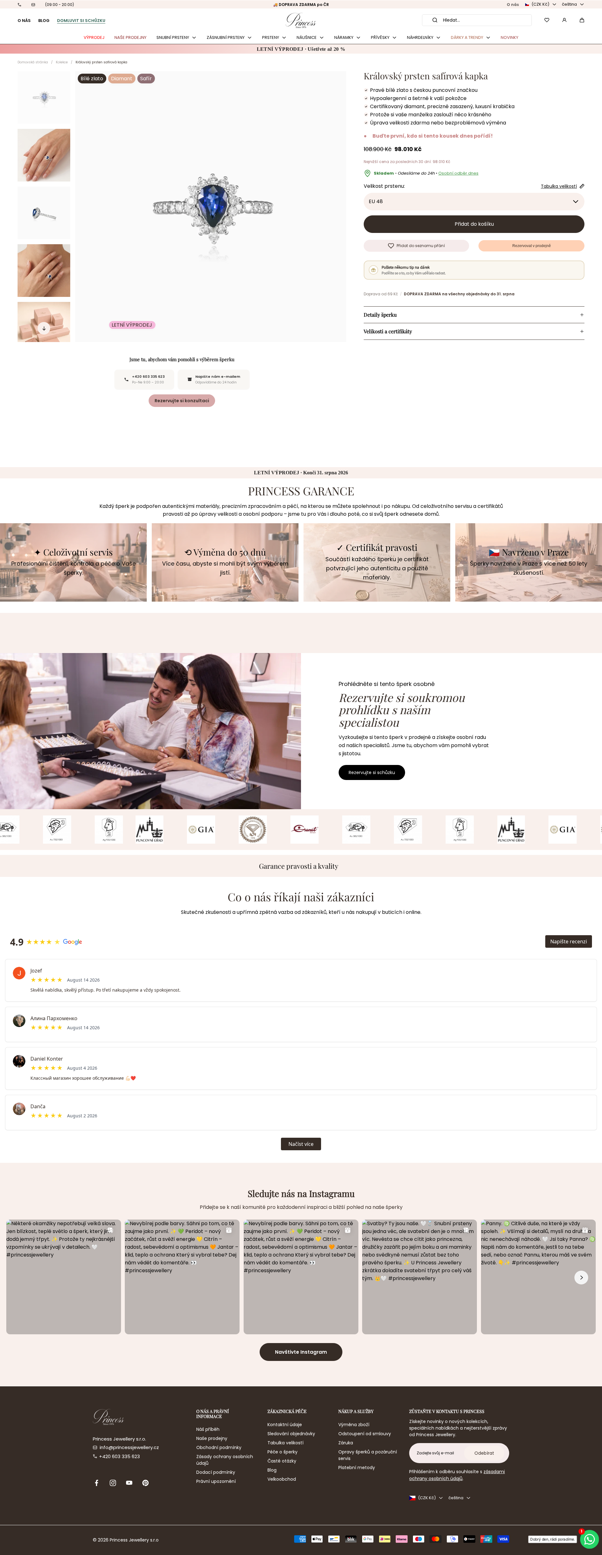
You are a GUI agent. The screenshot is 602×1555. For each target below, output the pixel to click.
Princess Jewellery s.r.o (134, 1540)
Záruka (345, 1443)
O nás (513, 4)
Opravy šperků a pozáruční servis (367, 1455)
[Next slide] (44, 328)
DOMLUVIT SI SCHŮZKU (81, 21)
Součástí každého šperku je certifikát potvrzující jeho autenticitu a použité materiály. (377, 568)
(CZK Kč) (540, 4)
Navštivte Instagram (301, 1352)
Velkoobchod (281, 1479)
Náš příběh (207, 1429)
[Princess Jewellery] (301, 20)
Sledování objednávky (291, 1434)
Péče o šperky (282, 1452)
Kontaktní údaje (284, 1424)
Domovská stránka (33, 62)
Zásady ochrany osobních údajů (224, 1459)
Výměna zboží (353, 1424)
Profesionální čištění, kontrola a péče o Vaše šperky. (73, 568)
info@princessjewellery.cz (129, 1447)
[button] (581, 20)
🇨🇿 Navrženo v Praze (529, 552)
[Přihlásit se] (564, 20)
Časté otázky (281, 1461)
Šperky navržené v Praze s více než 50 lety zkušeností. (528, 568)
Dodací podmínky (215, 1472)
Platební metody (356, 1467)
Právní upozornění (216, 1481)
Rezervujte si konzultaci (182, 401)
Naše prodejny (211, 1438)
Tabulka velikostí (285, 1443)
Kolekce (62, 62)
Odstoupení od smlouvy (364, 1434)
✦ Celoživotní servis (73, 552)
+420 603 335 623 (119, 1456)
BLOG (44, 21)
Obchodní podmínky (218, 1447)
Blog (272, 1470)
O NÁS (24, 21)
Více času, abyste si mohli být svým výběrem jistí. (225, 568)
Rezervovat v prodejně (531, 246)
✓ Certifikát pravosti (376, 547)
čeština (569, 4)
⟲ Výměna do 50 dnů (225, 552)
